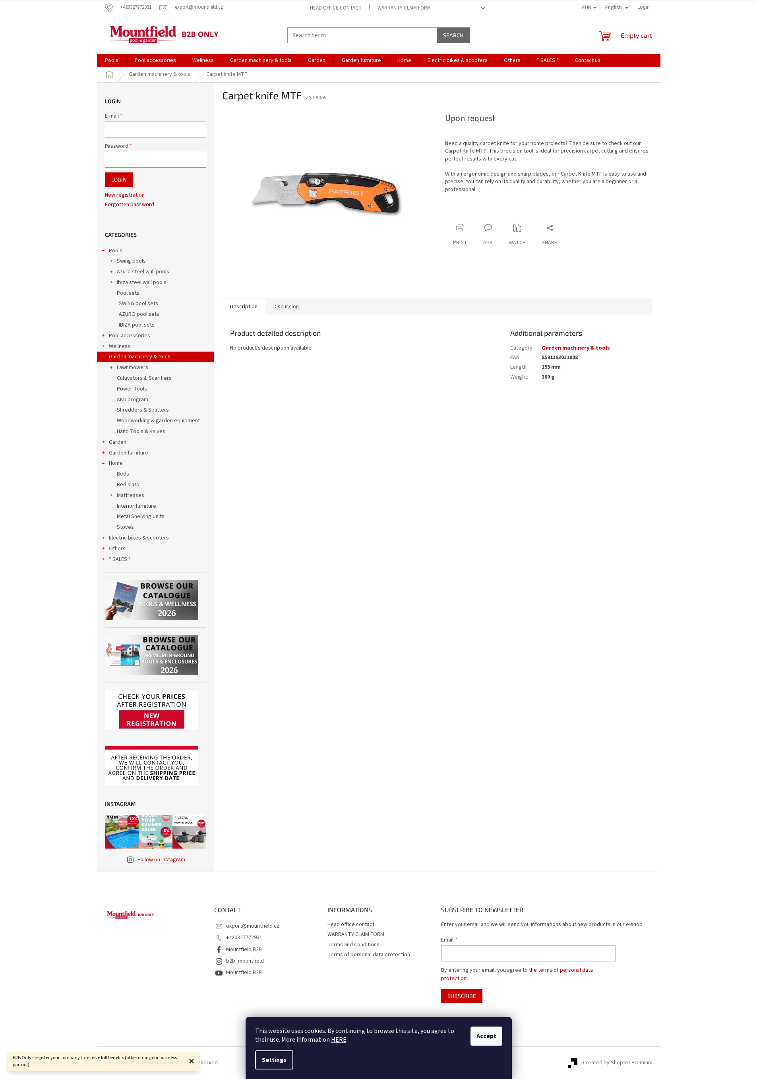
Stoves (125, 527)
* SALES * (120, 559)
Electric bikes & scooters (139, 538)
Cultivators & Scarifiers (144, 378)
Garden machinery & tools (139, 357)
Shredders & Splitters (143, 410)
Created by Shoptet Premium (617, 1063)
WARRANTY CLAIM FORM (404, 8)
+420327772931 (244, 938)
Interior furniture (136, 506)
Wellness (119, 346)
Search (453, 35)
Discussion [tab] (286, 307)
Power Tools (132, 389)
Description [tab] (243, 307)
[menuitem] (111, 60)
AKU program (132, 400)
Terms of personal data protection (368, 955)
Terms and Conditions (353, 945)
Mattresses (130, 495)
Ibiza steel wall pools (142, 282)
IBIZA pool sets (137, 325)
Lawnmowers (132, 367)
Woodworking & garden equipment (158, 421)
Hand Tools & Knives (141, 431)
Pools (115, 251)
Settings (274, 1060)
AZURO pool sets (139, 314)
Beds (123, 474)
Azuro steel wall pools (143, 272)
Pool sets (128, 293)
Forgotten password (129, 205)
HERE (339, 1039)
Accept (486, 1036)
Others (117, 549)
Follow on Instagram (161, 860)
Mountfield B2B (244, 949)
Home (116, 463)
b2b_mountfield (245, 961)
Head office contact (336, 8)
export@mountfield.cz (252, 926)
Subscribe (461, 995)
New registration (125, 195)
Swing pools (131, 261)
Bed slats (128, 485)
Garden (117, 442)
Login (119, 179)
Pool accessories (129, 336)
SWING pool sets (138, 303)
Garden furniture (128, 453)
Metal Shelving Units (141, 516)
